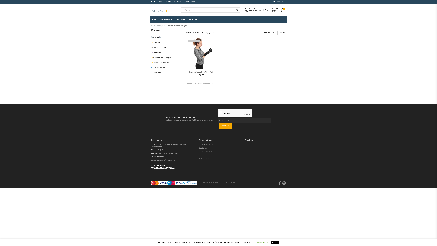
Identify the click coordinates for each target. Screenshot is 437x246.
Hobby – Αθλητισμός (161, 63)
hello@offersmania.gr (164, 150)
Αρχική (154, 19)
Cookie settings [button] (261, 242)
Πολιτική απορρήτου (205, 151)
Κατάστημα (159, 25)
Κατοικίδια (157, 73)
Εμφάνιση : (267, 33)
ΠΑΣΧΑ (156, 37)
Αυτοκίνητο (157, 52)
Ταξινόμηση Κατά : (192, 33)
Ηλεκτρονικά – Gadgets (162, 57)
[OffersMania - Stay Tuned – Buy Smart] (162, 10)
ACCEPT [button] (275, 242)
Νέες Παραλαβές (166, 19)
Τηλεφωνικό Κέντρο (157, 157)
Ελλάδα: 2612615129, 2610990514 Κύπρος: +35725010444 (168, 145)
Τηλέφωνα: (154, 144)
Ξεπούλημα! (180, 19)
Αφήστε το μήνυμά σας (206, 144)
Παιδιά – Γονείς (159, 68)
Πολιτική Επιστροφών (206, 155)
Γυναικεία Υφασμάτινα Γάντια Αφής (201, 72)
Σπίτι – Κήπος (158, 42)
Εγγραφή (225, 126)
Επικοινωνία (279, 2)
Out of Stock (194, 41)
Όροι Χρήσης (203, 148)
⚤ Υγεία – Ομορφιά (158, 47)
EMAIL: (153, 150)
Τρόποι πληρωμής (204, 158)
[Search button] (237, 10)
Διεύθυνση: (154, 153)
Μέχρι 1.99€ (193, 19)
